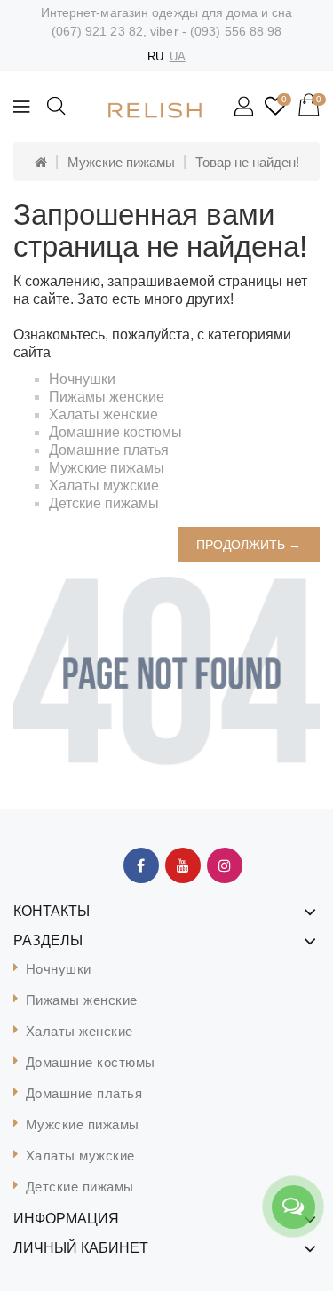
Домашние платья (109, 450)
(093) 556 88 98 (236, 31)
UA (178, 56)
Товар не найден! (247, 162)
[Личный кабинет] (245, 107)
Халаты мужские (104, 485)
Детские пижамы (104, 503)
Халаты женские (103, 414)
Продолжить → (248, 545)
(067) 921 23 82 (98, 31)
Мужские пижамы (121, 162)
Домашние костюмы (115, 432)
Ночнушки (82, 379)
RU (155, 56)
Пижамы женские (106, 396)
